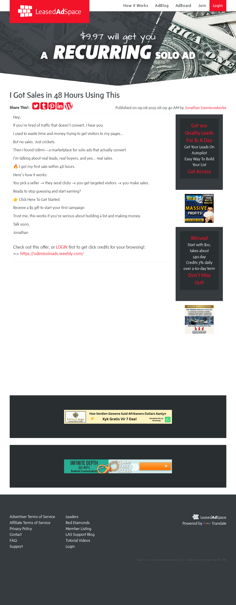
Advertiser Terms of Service (32, 516)
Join (202, 5)
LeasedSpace (57, 11)
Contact (16, 534)
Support (16, 546)
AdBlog (161, 5)
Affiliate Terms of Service (30, 522)
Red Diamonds (78, 522)
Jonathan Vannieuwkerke (205, 107)
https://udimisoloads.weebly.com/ (52, 253)
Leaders (72, 516)
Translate (219, 523)
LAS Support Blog (80, 534)
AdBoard (183, 5)
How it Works (135, 5)
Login (218, 5)
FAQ (13, 540)
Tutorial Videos (78, 540)
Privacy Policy (21, 528)
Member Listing (78, 528)
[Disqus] (91, 330)
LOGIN (62, 247)
